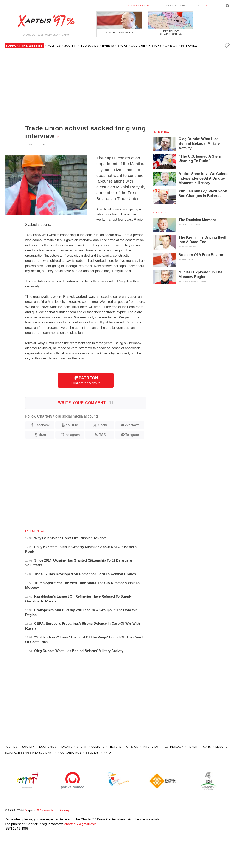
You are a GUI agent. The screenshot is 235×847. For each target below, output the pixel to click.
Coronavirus (70, 752)
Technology (173, 746)
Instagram (72, 435)
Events (108, 45)
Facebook (42, 425)
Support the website (86, 380)
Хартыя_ (46, 21)
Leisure (221, 746)
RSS (102, 435)
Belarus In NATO (98, 752)
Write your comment (86, 403)
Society (70, 45)
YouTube (72, 425)
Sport (123, 45)
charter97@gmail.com (80, 824)
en (205, 5)
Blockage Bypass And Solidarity (30, 752)
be (192, 5)
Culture (138, 45)
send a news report (143, 5)
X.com (102, 425)
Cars (207, 746)
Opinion (171, 45)
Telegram (132, 435)
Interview (189, 45)
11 (57, 137)
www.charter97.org (55, 810)
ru (199, 5)
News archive (176, 5)
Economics (90, 45)
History (155, 45)
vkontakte (132, 425)
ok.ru (42, 435)
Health (193, 746)
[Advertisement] (75, 88)
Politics (54, 45)
